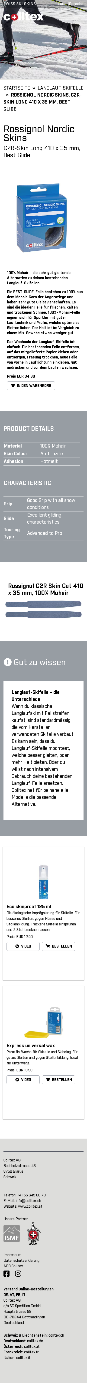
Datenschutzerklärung (21, 1260)
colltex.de (35, 1341)
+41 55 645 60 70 (31, 1195)
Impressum (12, 1255)
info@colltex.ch (28, 1201)
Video (25, 946)
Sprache (76, 4)
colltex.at (32, 1346)
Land (62, 4)
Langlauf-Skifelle (61, 88)
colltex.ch (56, 1335)
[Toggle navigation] (77, 16)
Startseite (16, 88)
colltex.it (23, 1358)
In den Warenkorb (33, 386)
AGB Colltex (13, 1266)
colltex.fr (31, 1352)
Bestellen (61, 946)
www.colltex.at (30, 1206)
